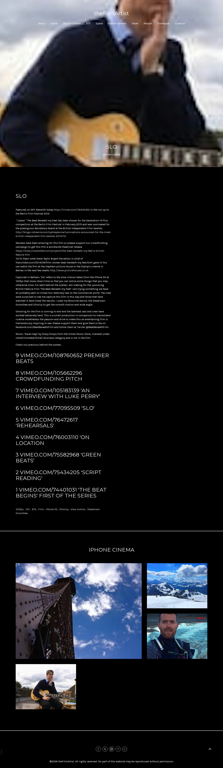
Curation (180, 23)
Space (99, 23)
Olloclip (64, 509)
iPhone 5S (51, 509)
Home (54, 23)
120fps (20, 509)
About (41, 23)
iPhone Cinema (72, 23)
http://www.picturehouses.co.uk (69, 270)
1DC (27, 509)
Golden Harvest (117, 23)
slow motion (78, 509)
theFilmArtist (66, 761)
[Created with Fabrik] (1, 752)
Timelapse (163, 23)
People (148, 23)
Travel (134, 23)
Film (41, 509)
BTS (88, 23)
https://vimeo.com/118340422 (72, 209)
